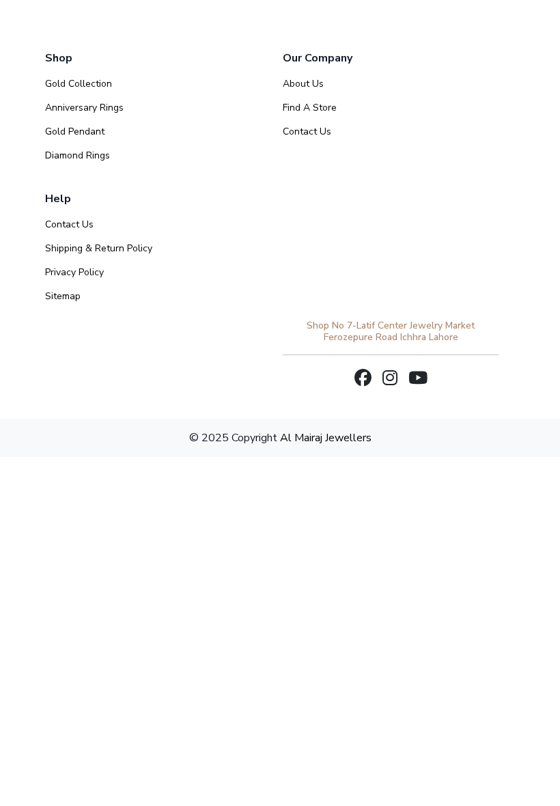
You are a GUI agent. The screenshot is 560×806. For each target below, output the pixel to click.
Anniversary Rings (84, 107)
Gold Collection (78, 83)
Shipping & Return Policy (98, 248)
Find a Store (310, 107)
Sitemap (63, 296)
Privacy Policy (74, 272)
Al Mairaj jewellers (326, 437)
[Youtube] (418, 379)
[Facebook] (363, 379)
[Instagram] (389, 379)
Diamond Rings (77, 155)
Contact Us (307, 131)
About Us (303, 83)
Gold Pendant (74, 131)
